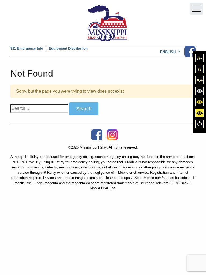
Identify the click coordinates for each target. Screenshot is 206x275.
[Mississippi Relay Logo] (107, 23)
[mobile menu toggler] (196, 9)
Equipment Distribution (68, 48)
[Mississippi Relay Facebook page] (190, 51)
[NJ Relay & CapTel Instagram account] (112, 134)
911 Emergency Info (26, 48)
